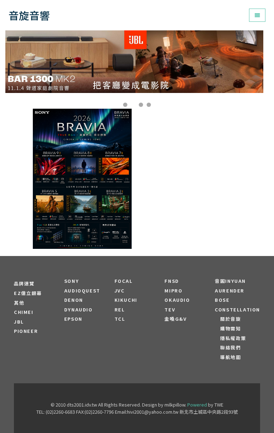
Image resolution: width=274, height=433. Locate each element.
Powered (197, 404)
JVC (120, 290)
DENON (73, 299)
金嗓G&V (175, 318)
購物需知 (230, 328)
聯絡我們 (230, 347)
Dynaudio (78, 309)
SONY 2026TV (82, 157)
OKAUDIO (177, 299)
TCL (120, 318)
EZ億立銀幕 (28, 293)
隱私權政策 (233, 338)
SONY (71, 281)
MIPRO (173, 290)
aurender (229, 290)
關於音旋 (230, 318)
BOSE (222, 299)
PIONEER (26, 331)
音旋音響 (29, 15)
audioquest (82, 290)
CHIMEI (24, 312)
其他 (19, 302)
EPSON (73, 318)
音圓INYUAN (230, 281)
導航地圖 (230, 357)
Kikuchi (126, 299)
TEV (169, 309)
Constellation (237, 309)
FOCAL (124, 281)
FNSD (171, 281)
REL (120, 309)
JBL (19, 321)
